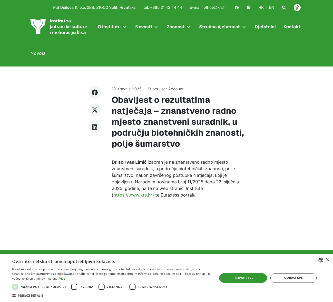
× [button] (327, 260)
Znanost (176, 26)
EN (271, 7)
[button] (111, 295)
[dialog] (166, 278)
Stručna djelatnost (219, 26)
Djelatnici (265, 26)
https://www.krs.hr (132, 195)
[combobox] (320, 260)
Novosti (143, 26)
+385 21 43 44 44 (166, 7)
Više (62, 278)
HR (261, 7)
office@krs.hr (215, 7)
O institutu (109, 26)
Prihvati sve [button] (243, 278)
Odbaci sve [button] (293, 278)
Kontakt (292, 26)
